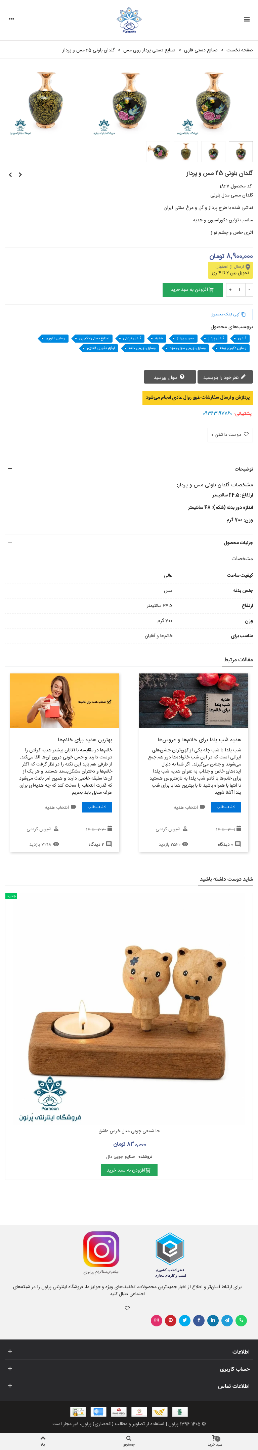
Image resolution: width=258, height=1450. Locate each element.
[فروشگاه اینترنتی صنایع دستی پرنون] (129, 20)
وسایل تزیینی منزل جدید (188, 348)
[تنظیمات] (11, 20)
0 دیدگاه (225, 845)
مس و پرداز (185, 339)
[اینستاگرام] (156, 1320)
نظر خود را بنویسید (221, 378)
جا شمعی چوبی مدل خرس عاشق (129, 1131)
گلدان (242, 339)
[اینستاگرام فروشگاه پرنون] (63, 1253)
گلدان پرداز (216, 339)
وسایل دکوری (55, 339)
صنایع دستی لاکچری (94, 339)
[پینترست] (170, 1320)
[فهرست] (246, 20)
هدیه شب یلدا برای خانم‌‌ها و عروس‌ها (199, 740)
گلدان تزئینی (132, 339)
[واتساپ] (241, 1320)
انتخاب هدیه (186, 808)
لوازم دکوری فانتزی (101, 348)
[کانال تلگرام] (227, 1320)
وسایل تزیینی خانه (142, 348)
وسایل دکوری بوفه (233, 348)
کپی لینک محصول (228, 314)
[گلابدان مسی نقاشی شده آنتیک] (20, 175)
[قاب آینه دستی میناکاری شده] (10, 175)
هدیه (159, 339)
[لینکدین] (213, 1320)
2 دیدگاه (96, 845)
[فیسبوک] (199, 1320)
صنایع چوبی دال (121, 1156)
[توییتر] (184, 1320)
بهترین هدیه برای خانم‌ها (85, 740)
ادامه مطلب (226, 807)
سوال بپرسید (166, 378)
